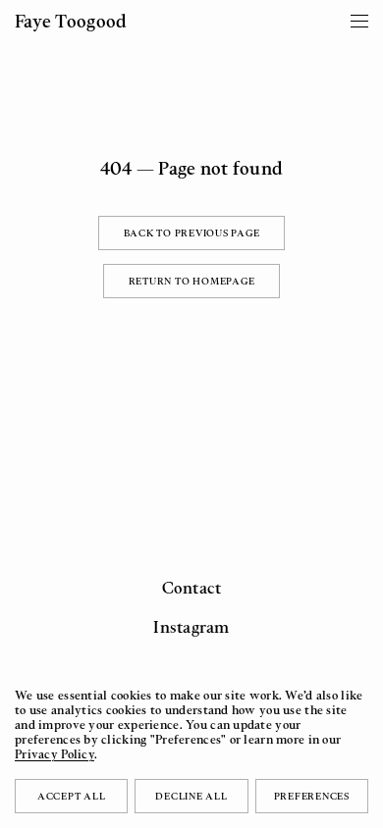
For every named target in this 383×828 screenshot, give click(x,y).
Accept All (71, 796)
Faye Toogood (71, 20)
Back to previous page (192, 232)
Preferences (312, 796)
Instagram (191, 627)
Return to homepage (192, 280)
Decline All (191, 796)
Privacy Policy (54, 754)
